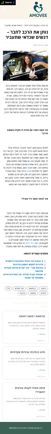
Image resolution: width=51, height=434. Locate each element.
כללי (8, 288)
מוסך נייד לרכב (31, 243)
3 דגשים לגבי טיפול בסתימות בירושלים (24, 261)
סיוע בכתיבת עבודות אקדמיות (27, 352)
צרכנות (22, 293)
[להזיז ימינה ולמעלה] (3, 2)
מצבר (28, 171)
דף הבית (44, 25)
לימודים (43, 293)
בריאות (43, 288)
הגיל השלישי (19, 288)
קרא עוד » (41, 334)
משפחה (33, 293)
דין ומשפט (32, 288)
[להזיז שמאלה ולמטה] (2, 3)
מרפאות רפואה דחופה (32, 316)
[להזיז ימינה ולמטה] (3, 3)
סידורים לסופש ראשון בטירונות (28, 264)
